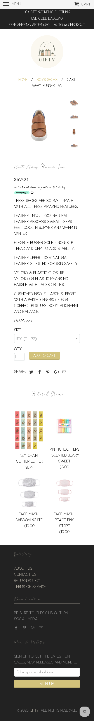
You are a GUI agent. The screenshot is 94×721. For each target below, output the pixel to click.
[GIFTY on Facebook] (16, 628)
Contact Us (25, 574)
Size (17, 330)
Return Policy (27, 581)
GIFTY (34, 710)
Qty (18, 349)
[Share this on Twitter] (30, 372)
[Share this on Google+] (55, 372)
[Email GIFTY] (41, 628)
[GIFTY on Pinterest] (25, 628)
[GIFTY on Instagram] (33, 628)
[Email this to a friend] (63, 372)
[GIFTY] (47, 52)
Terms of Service (30, 587)
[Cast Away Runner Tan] (40, 124)
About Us (23, 568)
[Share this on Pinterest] (47, 372)
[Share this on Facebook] (38, 372)
